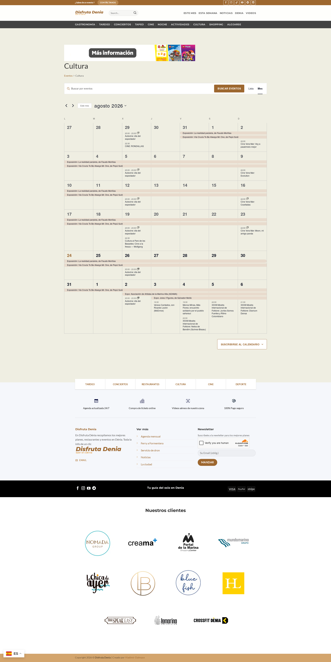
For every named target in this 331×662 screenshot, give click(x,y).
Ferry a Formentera (152, 443)
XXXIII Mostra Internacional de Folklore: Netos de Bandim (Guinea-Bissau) (194, 325)
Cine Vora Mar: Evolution (248, 174)
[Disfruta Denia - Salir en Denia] (89, 13)
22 (214, 214)
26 (127, 255)
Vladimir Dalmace (135, 657)
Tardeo (104, 24)
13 (156, 185)
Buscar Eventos (229, 88)
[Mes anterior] (66, 106)
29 (127, 127)
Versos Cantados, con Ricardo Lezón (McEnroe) (164, 307)
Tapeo (139, 24)
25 (98, 255)
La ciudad (146, 464)
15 (214, 185)
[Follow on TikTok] (236, 2)
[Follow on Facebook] (225, 2)
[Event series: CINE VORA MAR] (247, 198)
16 (243, 185)
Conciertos (122, 24)
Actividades (180, 24)
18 (98, 214)
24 (69, 255)
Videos (251, 13)
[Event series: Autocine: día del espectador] (138, 133)
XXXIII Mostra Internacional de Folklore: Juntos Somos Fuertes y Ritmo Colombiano (223, 310)
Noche (162, 24)
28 (185, 255)
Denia (239, 13)
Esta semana (208, 13)
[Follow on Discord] (253, 2)
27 (156, 255)
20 (156, 214)
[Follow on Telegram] (247, 2)
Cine (151, 24)
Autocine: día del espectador (133, 137)
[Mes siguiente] (73, 106)
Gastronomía (85, 24)
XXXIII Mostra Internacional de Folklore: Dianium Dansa (249, 309)
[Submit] (135, 13)
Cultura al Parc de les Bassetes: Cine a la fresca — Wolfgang (135, 243)
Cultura (199, 24)
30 (243, 255)
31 (185, 127)
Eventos (68, 75)
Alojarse (234, 24)
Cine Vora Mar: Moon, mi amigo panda (252, 232)
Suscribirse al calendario (240, 344)
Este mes (190, 13)
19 (127, 214)
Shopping (216, 24)
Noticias (226, 13)
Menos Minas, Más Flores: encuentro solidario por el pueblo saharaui (193, 309)
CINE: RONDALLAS (134, 146)
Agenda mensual (151, 436)
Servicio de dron (150, 450)
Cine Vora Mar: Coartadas (248, 203)
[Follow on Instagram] (231, 2)
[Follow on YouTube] (242, 2)
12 (127, 185)
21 (185, 214)
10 (69, 185)
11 (98, 185)
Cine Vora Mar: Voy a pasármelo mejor (250, 145)
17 (69, 214)
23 (243, 214)
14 (185, 185)
